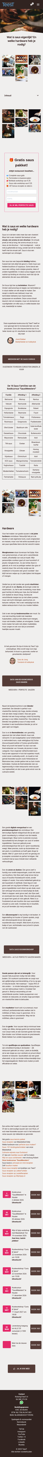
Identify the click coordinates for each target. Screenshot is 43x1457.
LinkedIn (21, 1442)
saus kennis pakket (17, 1139)
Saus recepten (8, 1142)
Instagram (21, 1432)
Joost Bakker (20, 339)
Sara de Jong (22, 660)
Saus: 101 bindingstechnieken (14, 1147)
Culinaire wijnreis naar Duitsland (14, 1152)
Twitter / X (21, 1437)
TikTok (21, 1429)
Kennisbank (21, 1422)
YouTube (21, 1434)
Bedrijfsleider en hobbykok (25, 342)
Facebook (21, 1439)
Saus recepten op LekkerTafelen (14, 1171)
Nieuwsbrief (21, 1425)
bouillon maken (12, 1165)
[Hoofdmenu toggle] (38, 4)
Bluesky (22, 1445)
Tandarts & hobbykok (25, 662)
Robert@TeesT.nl (21, 1397)
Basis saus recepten (10, 1168)
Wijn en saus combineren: (12, 1158)
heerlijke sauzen (17, 1155)
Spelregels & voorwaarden (21, 1419)
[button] (38, 95)
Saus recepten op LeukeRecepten (15, 1173)
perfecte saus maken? (27, 1145)
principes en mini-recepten (23, 1163)
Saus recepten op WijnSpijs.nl (13, 1176)
